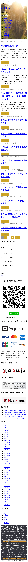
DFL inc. (6, 8)
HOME (5, 18)
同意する (6, 541)
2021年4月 (7, 484)
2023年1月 (7, 469)
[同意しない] (26, 541)
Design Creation (8, 20)
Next (17, 237)
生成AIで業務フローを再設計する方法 (14, 412)
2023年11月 (7, 463)
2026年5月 (7, 431)
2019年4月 (7, 503)
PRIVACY (6, 35)
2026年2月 (7, 436)
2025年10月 (7, 444)
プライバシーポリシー (20, 541)
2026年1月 (7, 438)
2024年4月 (7, 459)
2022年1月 (7, 476)
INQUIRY (6, 33)
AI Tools (6, 26)
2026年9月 (4, 275)
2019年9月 (7, 499)
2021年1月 (7, 488)
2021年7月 (7, 480)
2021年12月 (7, 478)
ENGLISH (6, 37)
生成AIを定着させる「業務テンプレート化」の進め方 (14, 215)
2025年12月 (7, 440)
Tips (5, 521)
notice (5, 519)
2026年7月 (7, 427)
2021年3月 (7, 486)
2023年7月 (7, 465)
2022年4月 (7, 474)
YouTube (6, 523)
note (5, 517)
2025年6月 (7, 448)
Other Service (7, 27)
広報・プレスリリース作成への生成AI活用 (15, 418)
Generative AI (7, 24)
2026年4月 (7, 433)
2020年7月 (7, 491)
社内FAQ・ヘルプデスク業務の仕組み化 (15, 414)
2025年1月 (7, 452)
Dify (5, 514)
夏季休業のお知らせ (9, 45)
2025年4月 (7, 450)
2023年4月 (7, 467)
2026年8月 (7, 425)
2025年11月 (7, 442)
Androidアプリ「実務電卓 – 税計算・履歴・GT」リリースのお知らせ (14, 96)
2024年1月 (7, 461)
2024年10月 (7, 455)
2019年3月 (7, 505)
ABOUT (6, 31)
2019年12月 (7, 495)
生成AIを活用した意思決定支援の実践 (14, 410)
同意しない (11, 541)
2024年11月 (7, 454)
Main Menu (3, 15)
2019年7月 (7, 501)
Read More (5, 63)
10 (13, 237)
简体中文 (6, 38)
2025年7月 (7, 446)
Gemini (6, 516)
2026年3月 (7, 435)
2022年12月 (7, 471)
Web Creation (7, 22)
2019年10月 (7, 497)
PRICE (6, 29)
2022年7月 (7, 472)
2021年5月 (7, 482)
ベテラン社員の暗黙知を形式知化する (14, 416)
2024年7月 (7, 457)
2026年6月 (7, 429)
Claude (6, 512)
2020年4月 (7, 493)
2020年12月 (7, 490)
